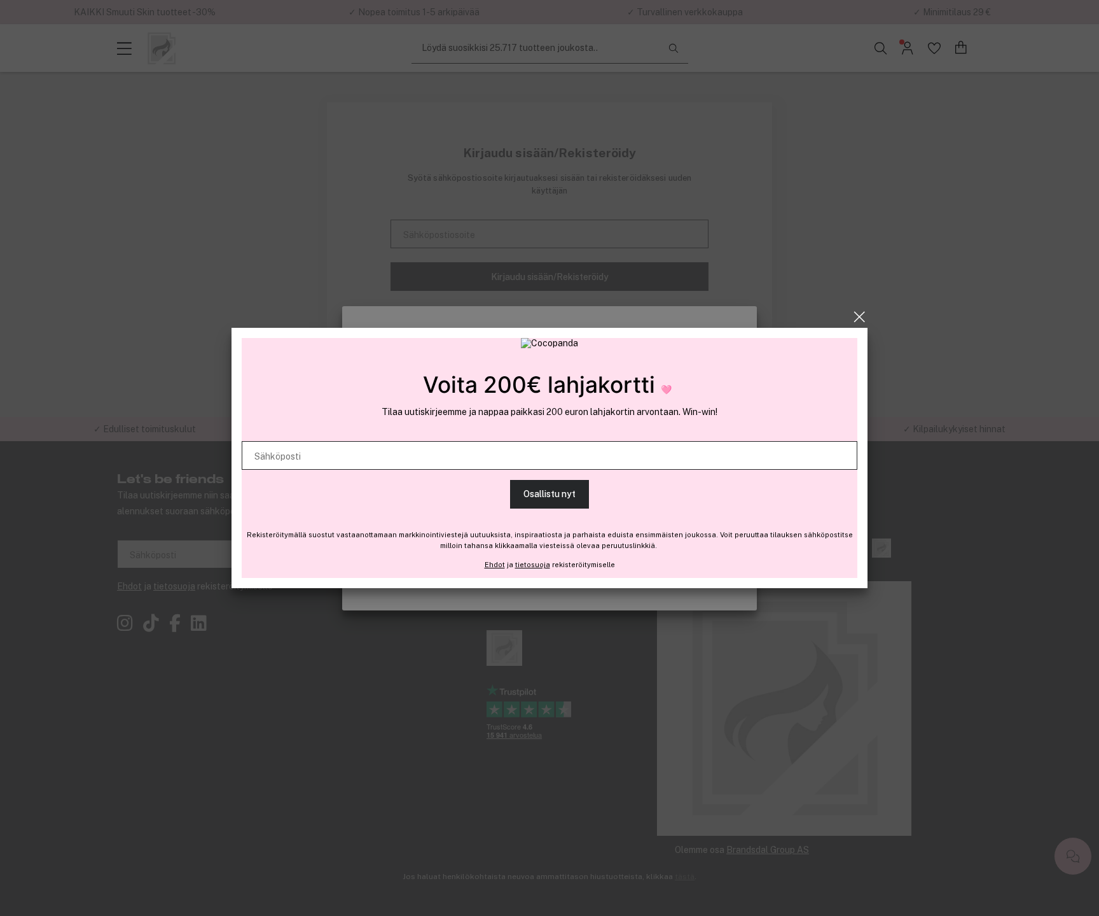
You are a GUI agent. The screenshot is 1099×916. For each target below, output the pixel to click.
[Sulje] (859, 317)
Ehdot (495, 564)
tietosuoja (532, 564)
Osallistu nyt (549, 494)
